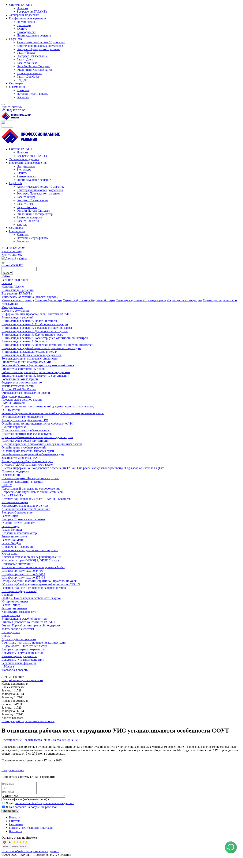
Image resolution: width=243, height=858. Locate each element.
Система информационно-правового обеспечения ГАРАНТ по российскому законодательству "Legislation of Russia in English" (83, 468)
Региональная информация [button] (19, 663)
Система (14, 820)
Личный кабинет (16, 258)
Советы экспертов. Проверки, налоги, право (30, 478)
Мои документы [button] (12, 307)
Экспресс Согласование (17, 512)
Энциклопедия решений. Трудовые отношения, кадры (37, 327)
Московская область (15, 669)
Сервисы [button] (7, 594)
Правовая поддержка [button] (15, 471)
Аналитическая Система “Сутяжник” (26, 509)
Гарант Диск (10, 515)
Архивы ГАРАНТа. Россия (19, 389)
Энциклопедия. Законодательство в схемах (29, 351)
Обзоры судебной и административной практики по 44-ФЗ (40, 581)
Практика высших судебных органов (26, 430)
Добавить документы (15, 310)
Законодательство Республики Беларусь (27, 461)
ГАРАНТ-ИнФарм (13, 403)
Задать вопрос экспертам (18, 628)
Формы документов (14, 608)
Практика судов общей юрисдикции (25, 440)
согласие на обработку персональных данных (44, 803)
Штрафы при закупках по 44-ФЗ (22, 570)
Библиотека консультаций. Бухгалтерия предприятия (36, 372)
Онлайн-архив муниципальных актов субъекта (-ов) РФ (38, 423)
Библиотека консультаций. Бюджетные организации (35, 375)
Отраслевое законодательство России (26, 392)
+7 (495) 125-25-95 (13, 247)
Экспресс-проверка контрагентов (23, 649)
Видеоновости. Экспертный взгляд (24, 646)
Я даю (39, 803)
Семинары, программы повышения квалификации (34, 642)
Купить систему (12, 107)
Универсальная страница (18, 300)
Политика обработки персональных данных (30, 851)
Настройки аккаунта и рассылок (22, 680)
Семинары (16, 824)
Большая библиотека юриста (20, 379)
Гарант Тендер (11, 526)
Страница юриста (154, 300)
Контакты (15, 831)
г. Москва (8, 666)
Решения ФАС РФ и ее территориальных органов (34, 587)
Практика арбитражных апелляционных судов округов (37, 437)
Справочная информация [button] (18, 546)
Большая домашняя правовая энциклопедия (30, 358)
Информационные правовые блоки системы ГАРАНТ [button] (36, 314)
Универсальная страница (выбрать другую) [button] (30, 296)
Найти (6, 276)
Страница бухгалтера (48, 300)
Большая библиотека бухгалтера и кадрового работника (38, 365)
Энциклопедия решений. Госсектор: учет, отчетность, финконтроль (45, 338)
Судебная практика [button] (14, 427)
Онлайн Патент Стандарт (18, 522)
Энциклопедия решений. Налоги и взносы (29, 320)
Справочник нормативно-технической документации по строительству (48, 406)
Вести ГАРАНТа (12, 495)
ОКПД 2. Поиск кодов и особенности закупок (31, 598)
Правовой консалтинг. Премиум (22, 481)
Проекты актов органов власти (22, 399)
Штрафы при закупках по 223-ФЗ (23, 574)
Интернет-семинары (15, 502)
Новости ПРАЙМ (13, 286)
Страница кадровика (129, 300)
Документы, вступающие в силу (22, 652)
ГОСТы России (11, 409)
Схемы (6, 635)
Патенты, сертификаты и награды (31, 827)
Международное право (16, 396)
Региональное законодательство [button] (22, 416)
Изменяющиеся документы (19, 656)
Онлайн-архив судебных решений (24, 447)
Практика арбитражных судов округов (27, 433)
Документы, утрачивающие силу (23, 659)
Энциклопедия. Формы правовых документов (32, 355)
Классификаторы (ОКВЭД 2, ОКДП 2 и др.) (30, 560)
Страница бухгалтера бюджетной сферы (89, 300)
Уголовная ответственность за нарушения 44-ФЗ (33, 567)
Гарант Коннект (12, 529)
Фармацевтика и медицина (184, 300)
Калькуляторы (11, 615)
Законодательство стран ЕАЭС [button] (22, 457)
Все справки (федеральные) (19, 591)
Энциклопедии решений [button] (18, 317)
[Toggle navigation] (3, 104)
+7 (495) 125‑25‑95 (13, 110)
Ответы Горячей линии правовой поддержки (31, 625)
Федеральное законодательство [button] (22, 382)
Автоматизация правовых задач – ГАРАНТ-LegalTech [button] (36, 498)
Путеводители (11, 632)
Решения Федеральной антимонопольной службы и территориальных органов (53, 413)
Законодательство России (18, 385)
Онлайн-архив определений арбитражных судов (33, 454)
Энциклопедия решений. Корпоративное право (32, 334)
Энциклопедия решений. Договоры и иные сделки (35, 331)
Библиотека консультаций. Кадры (23, 368)
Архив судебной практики (19, 639)
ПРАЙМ (7, 485)
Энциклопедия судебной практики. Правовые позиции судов (41, 348)
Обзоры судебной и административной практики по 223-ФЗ (41, 584)
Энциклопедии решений (18, 290)
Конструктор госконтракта (19, 611)
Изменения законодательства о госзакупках (30, 550)
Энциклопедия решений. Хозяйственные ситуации (35, 324)
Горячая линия (11, 474)
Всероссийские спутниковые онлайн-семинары (32, 492)
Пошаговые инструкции (17, 563)
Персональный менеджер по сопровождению (31, 488)
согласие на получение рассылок (36, 807)
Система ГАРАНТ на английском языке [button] (27, 464)
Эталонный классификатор (19, 533)
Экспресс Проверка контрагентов (23, 519)
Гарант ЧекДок (11, 543)
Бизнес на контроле (14, 536)
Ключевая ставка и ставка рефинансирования (31, 557)
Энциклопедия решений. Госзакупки (26, 341)
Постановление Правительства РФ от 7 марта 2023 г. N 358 (40, 739)
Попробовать (10, 810)
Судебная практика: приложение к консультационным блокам (42, 444)
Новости (14, 817)
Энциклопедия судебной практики (24, 618)
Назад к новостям (13, 770)
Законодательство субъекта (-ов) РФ (25, 420)
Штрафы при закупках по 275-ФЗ (23, 577)
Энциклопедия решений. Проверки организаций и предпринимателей (47, 344)
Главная (7, 283)
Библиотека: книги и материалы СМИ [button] (26, 362)
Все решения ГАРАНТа (17, 293)
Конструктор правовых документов (25, 505)
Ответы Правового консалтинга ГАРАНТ (28, 622)
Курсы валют (10, 553)
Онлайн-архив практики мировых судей (28, 450)
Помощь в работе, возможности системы (28, 721)
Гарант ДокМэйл (13, 539)
